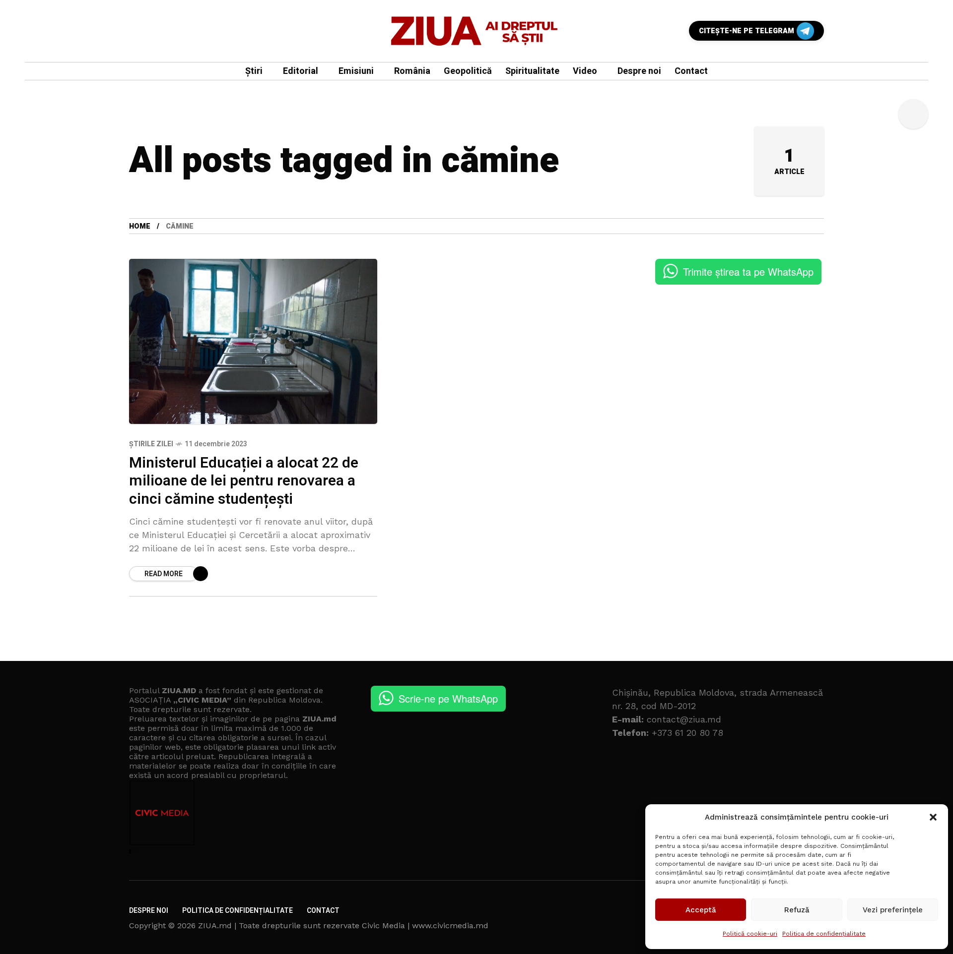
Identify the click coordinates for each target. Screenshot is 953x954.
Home (139, 226)
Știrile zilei (151, 444)
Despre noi (148, 910)
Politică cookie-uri (750, 933)
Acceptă (700, 909)
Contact (323, 910)
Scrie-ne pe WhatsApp (448, 698)
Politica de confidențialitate (824, 933)
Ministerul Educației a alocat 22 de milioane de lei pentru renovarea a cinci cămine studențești (243, 481)
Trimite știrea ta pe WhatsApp (748, 271)
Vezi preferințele (893, 909)
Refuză (797, 909)
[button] (933, 817)
